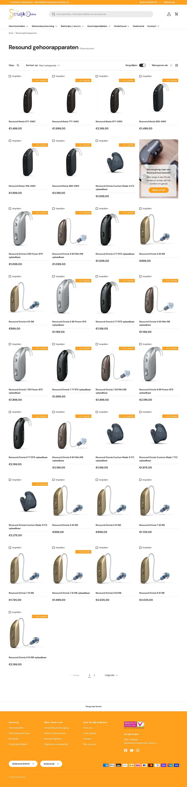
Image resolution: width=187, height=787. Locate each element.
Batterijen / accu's (71, 26)
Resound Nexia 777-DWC (65, 121)
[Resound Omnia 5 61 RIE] (115, 501)
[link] (74, 675)
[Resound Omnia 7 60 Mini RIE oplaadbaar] (115, 366)
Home (11, 33)
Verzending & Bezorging (56, 727)
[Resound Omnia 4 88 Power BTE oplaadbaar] (28, 230)
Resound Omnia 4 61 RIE (21, 321)
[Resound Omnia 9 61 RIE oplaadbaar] (28, 634)
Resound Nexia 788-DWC (22, 186)
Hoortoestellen (17, 26)
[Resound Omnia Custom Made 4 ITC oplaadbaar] (115, 162)
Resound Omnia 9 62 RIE (108, 593)
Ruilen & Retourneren (55, 733)
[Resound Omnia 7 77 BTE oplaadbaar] (71, 366)
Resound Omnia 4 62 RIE (152, 253)
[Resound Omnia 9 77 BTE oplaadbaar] (28, 434)
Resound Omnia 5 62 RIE (65, 525)
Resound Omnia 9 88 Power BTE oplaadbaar (156, 391)
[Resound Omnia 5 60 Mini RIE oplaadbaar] (158, 298)
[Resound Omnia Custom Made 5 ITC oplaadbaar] (115, 434)
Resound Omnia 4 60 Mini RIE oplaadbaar (67, 255)
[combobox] (101, 14)
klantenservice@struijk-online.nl (140, 743)
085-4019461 (131, 739)
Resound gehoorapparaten (26, 33)
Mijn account (89, 744)
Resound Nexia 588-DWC (152, 121)
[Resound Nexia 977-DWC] (115, 98)
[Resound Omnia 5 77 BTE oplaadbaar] (115, 298)
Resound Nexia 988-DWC (65, 186)
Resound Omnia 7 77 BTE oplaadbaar (71, 389)
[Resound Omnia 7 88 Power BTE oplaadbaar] (28, 366)
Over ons (87, 727)
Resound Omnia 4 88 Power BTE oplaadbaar (26, 255)
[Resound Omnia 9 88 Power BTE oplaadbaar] (158, 366)
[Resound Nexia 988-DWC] (71, 162)
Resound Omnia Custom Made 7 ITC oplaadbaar (158, 459)
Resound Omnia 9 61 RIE (152, 593)
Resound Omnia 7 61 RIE (21, 593)
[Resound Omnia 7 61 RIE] (28, 569)
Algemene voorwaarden (56, 744)
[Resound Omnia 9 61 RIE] (158, 569)
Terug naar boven (93, 706)
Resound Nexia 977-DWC (109, 121)
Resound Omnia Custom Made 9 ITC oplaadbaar (28, 527)
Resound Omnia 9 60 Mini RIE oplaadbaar (67, 459)
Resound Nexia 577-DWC (22, 121)
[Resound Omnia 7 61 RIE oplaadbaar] (71, 569)
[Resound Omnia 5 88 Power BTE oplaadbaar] (71, 298)
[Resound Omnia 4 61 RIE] (28, 298)
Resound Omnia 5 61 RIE (108, 525)
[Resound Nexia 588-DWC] (158, 98)
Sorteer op (32, 65)
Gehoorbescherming (43, 26)
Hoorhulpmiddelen (97, 26)
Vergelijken (131, 65)
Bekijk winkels (158, 190)
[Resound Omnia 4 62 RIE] (158, 230)
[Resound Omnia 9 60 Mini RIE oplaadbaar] (71, 434)
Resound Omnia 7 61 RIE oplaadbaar (71, 593)
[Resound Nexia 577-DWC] (28, 98)
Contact (151, 26)
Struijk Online (20, 777)
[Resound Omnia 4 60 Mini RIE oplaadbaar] (71, 230)
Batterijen (14, 738)
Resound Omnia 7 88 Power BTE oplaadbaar (26, 391)
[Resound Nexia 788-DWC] (28, 162)
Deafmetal (138, 26)
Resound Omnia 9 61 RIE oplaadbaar (28, 657)
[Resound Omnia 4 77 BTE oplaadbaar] (115, 230)
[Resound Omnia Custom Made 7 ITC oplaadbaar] (158, 434)
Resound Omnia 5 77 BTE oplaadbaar (115, 321)
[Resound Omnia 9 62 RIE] (115, 569)
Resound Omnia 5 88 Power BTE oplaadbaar (69, 323)
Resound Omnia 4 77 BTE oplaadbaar (115, 253)
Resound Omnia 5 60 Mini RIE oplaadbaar (154, 323)
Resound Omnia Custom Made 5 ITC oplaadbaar (115, 459)
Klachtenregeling (52, 738)
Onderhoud (120, 26)
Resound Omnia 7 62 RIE (152, 525)
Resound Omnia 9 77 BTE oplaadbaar (28, 457)
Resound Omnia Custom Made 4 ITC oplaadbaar (115, 188)
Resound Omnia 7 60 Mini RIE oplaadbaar (111, 391)
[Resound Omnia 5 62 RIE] (71, 501)
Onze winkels (89, 733)
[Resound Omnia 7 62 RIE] (158, 501)
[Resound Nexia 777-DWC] (71, 98)
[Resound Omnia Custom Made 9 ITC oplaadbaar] (28, 501)
